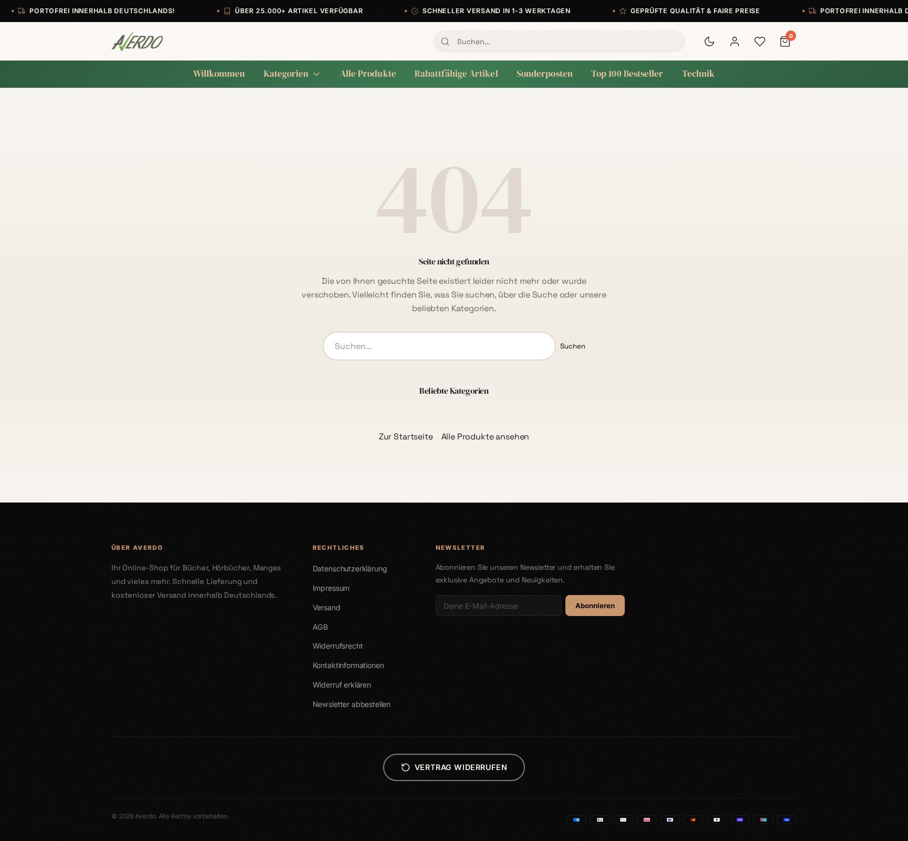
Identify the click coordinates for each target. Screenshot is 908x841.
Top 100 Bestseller (627, 74)
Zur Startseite (406, 436)
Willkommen (219, 74)
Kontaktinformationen (348, 665)
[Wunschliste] (759, 41)
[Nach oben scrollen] (878, 822)
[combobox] (559, 41)
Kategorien (286, 74)
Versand (326, 607)
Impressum (331, 587)
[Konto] (734, 41)
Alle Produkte (368, 74)
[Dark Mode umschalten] (709, 41)
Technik (698, 74)
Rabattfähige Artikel (456, 74)
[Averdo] (137, 41)
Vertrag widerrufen (461, 767)
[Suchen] (445, 41)
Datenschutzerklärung (350, 568)
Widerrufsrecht (338, 645)
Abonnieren (595, 605)
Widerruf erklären (342, 684)
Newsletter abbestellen (351, 704)
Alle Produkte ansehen (485, 436)
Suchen (572, 346)
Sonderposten (545, 74)
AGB (320, 626)
